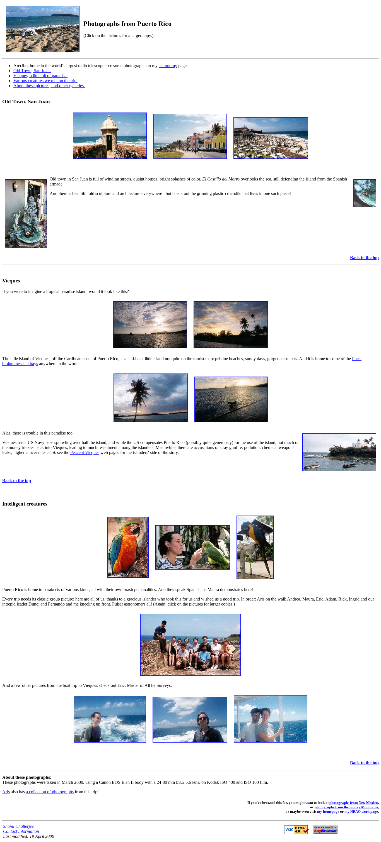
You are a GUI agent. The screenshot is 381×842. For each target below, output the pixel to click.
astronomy (168, 65)
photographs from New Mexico (353, 802)
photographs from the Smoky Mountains (346, 807)
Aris (6, 791)
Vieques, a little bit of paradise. (40, 75)
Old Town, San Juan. (32, 70)
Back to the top (364, 257)
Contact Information (21, 831)
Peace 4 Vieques (84, 452)
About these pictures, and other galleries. (49, 85)
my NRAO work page (361, 811)
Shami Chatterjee (18, 826)
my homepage (328, 811)
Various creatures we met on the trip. (45, 80)
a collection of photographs (50, 791)
